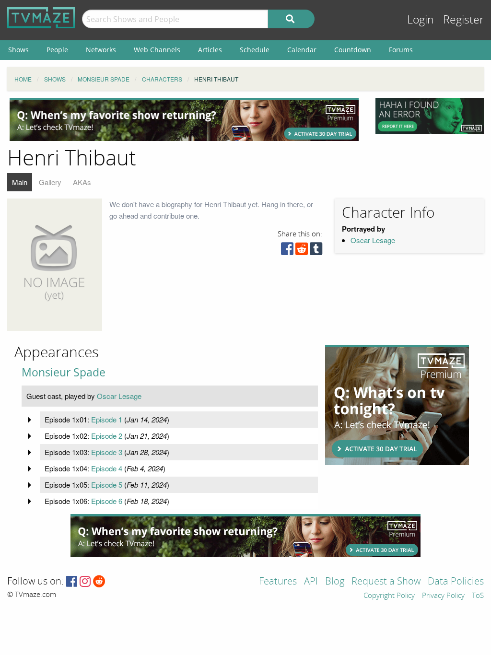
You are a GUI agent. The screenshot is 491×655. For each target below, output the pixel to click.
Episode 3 (106, 452)
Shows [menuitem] (18, 49)
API (311, 582)
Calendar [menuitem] (301, 49)
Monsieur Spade (63, 372)
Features (278, 582)
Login (420, 19)
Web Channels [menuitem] (157, 49)
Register (463, 19)
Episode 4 (106, 468)
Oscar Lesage (373, 240)
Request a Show (386, 582)
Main (19, 182)
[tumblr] (316, 251)
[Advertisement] (184, 119)
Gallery (50, 182)
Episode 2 (106, 436)
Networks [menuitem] (101, 49)
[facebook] (287, 251)
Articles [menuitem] (210, 49)
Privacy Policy (443, 596)
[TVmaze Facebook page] (71, 582)
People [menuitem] (57, 49)
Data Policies (456, 582)
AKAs (82, 182)
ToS (478, 596)
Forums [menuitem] (401, 49)
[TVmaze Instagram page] (85, 582)
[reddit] (301, 251)
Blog (334, 582)
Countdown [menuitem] (352, 49)
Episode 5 (106, 485)
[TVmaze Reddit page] (99, 582)
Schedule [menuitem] (254, 49)
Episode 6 (106, 501)
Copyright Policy (389, 596)
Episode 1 (106, 419)
